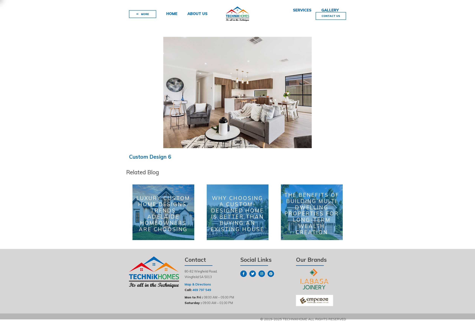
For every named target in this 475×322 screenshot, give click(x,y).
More (144, 14)
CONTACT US (331, 16)
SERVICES (302, 10)
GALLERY (330, 10)
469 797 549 (201, 290)
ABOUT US (197, 13)
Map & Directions (198, 284)
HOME (171, 13)
